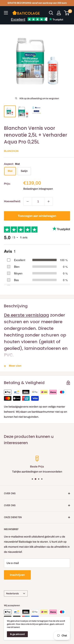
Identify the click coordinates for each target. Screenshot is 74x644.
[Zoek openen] (51, 13)
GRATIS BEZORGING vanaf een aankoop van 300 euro (37, 3)
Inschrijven (17, 574)
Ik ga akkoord (17, 634)
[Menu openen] (6, 12)
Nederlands (12, 593)
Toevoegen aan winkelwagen (37, 215)
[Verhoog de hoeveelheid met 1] (48, 201)
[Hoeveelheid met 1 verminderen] (27, 201)
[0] (66, 13)
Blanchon (11, 151)
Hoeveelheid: (12, 201)
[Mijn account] (59, 13)
